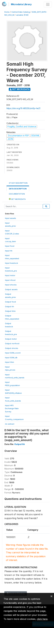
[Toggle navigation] (48, 4)
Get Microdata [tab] (18, 199)
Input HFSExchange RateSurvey (12, 408)
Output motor (11, 339)
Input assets (10, 218)
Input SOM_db (11, 357)
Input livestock (11, 263)
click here (42, 619)
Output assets (11, 289)
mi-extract (9, 424)
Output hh (9, 306)
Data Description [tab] (18, 189)
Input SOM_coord (12, 353)
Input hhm (9, 362)
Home (7, 12)
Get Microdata (21, 89)
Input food (9, 246)
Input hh (8, 251)
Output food (10, 302)
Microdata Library (21, 4)
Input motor (10, 275)
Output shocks (11, 348)
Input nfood (10, 280)
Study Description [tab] (18, 183)
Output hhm (10, 311)
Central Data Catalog (20, 12)
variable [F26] (22, 15)
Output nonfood (12, 343)
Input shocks (11, 285)
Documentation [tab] (17, 194)
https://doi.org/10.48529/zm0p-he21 (23, 108)
